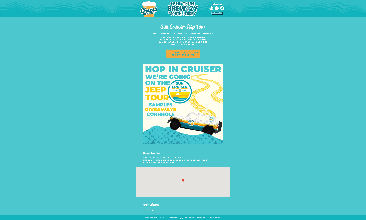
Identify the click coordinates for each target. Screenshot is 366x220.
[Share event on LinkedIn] (153, 210)
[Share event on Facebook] (144, 210)
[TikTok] (217, 8)
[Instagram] (211, 8)
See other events (183, 55)
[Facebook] (222, 8)
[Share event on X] (148, 210)
